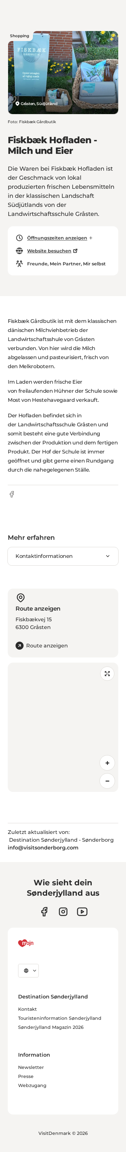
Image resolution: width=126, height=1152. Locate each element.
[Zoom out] (107, 781)
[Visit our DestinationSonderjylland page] (44, 911)
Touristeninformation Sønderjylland (59, 1018)
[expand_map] (107, 674)
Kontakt (27, 1009)
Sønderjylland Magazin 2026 (51, 1027)
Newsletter (31, 1067)
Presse (26, 1076)
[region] (63, 727)
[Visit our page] (63, 911)
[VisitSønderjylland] (38, 943)
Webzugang (32, 1085)
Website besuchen (49, 251)
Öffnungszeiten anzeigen (57, 238)
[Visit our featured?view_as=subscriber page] (82, 911)
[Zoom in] (107, 763)
